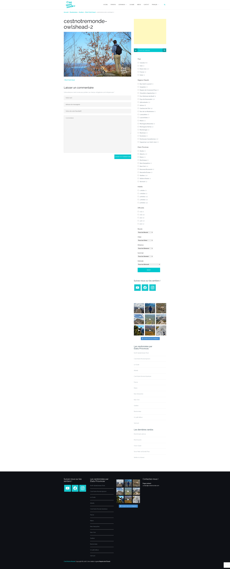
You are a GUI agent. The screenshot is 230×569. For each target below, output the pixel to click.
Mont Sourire (137, 440)
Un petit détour (138, 417)
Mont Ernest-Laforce (140, 434)
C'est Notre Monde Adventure (142, 376)
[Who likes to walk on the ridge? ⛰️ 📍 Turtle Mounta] (150, 319)
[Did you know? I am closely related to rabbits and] (161, 330)
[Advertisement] (150, 31)
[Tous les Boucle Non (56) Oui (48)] (145, 232)
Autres (143, 105)
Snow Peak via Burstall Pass (142, 451)
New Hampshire (146, 163)
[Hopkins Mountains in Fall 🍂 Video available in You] (150, 330)
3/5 (142, 217)
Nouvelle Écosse (146, 172)
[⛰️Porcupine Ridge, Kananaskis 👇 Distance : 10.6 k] (139, 330)
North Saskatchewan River (141, 353)
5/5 (142, 224)
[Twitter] (137, 287)
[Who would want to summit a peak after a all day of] (139, 308)
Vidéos (139, 4)
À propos (113, 4)
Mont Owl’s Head (90, 12)
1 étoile (143, 190)
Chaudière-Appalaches (148, 93)
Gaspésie (144, 87)
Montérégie (144, 130)
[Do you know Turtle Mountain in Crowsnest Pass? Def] (139, 319)
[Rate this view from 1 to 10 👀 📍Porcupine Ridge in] (161, 319)
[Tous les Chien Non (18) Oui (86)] (145, 240)
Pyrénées (144, 136)
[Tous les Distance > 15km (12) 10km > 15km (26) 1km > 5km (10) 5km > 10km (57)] (145, 248)
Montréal (144, 133)
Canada (144, 63)
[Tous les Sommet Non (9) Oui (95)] (145, 256)
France (143, 72)
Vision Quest (137, 445)
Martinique (144, 160)
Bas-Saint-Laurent (146, 84)
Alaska (143, 151)
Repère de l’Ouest (104, 561)
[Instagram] (152, 287)
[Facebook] (145, 287)
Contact (146, 4)
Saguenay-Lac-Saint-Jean (149, 142)
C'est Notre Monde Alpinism (142, 359)
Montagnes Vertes (146, 127)
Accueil (105, 4)
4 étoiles (144, 199)
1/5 (142, 211)
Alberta (143, 154)
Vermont (143, 181)
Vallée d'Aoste (145, 178)
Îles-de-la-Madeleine (148, 111)
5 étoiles (144, 202)
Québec (81, 12)
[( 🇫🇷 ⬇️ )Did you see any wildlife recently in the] (161, 308)
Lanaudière (144, 114)
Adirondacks (145, 102)
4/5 (142, 221)
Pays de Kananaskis (147, 99)
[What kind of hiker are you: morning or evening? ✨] (150, 308)
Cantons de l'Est (146, 108)
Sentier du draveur (139, 457)
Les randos (122, 4)
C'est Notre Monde (69, 561)
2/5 (142, 214)
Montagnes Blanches (147, 123)
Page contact (147, 483)
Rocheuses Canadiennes (149, 139)
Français (154, 4)
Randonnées (73, 12)
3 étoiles (144, 196)
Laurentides (145, 117)
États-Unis (144, 69)
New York (144, 166)
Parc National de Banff (148, 96)
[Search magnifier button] (164, 50)
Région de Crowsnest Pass (149, 90)
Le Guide (132, 4)
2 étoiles (143, 193)
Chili (142, 66)
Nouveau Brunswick (147, 169)
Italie (142, 75)
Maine (143, 120)
